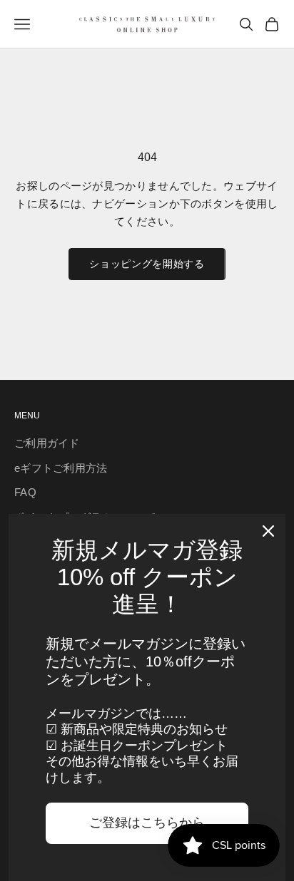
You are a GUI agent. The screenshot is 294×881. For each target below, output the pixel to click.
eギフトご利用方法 (61, 468)
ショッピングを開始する (147, 263)
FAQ (25, 492)
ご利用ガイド (47, 443)
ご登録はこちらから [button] (147, 822)
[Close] (268, 531)
